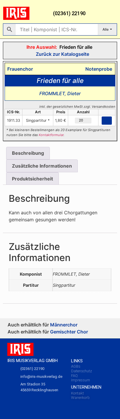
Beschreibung (28, 153)
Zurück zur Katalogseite (62, 54)
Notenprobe (97, 69)
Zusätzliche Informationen (42, 166)
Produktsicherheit (32, 179)
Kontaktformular (51, 135)
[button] (112, 13)
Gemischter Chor (69, 332)
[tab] (28, 153)
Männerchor (63, 325)
